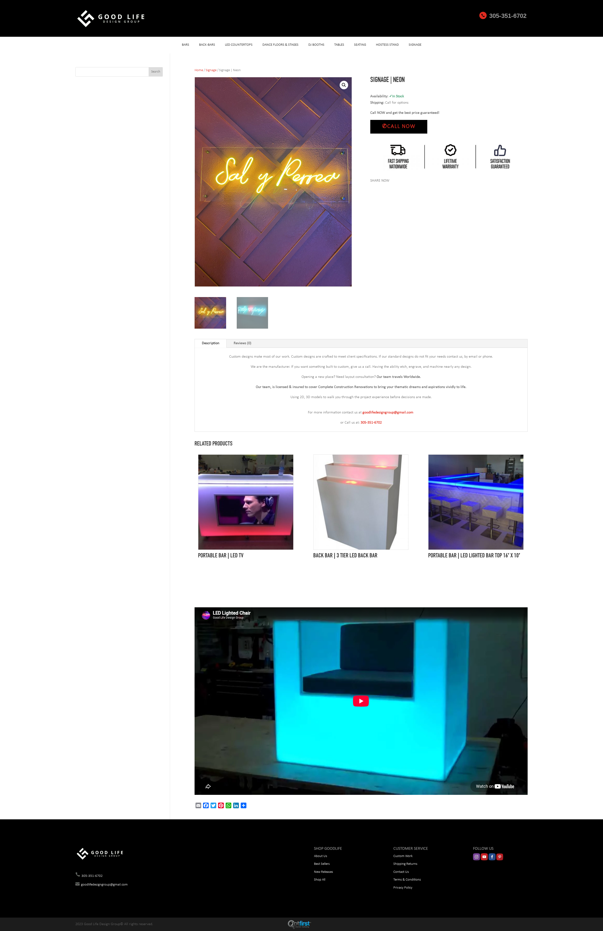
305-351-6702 (507, 15)
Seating (360, 45)
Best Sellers (322, 864)
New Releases (323, 872)
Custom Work (403, 856)
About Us (320, 856)
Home (199, 70)
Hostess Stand (387, 45)
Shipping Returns (405, 864)
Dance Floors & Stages (280, 45)
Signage (415, 45)
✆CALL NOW (399, 126)
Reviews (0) (242, 343)
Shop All (319, 880)
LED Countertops (239, 45)
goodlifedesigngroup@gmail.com (104, 884)
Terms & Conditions (407, 880)
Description (210, 343)
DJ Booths (316, 45)
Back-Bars (207, 45)
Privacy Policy (402, 888)
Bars (185, 45)
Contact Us (401, 872)
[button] (344, 85)
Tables (339, 45)
